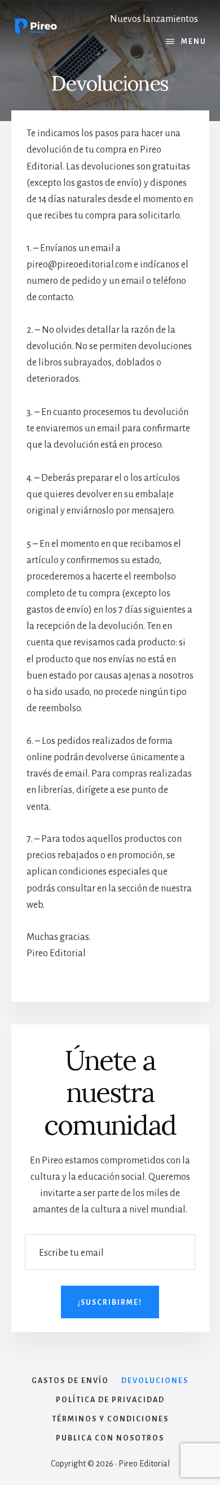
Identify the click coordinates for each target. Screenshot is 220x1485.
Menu (193, 42)
